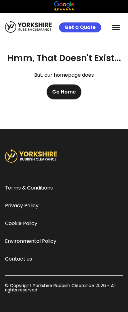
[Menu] (116, 27)
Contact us (18, 258)
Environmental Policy (30, 241)
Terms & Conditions (29, 187)
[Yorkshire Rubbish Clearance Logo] (29, 27)
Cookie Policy (21, 223)
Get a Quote (80, 27)
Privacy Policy (22, 205)
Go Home (64, 91)
